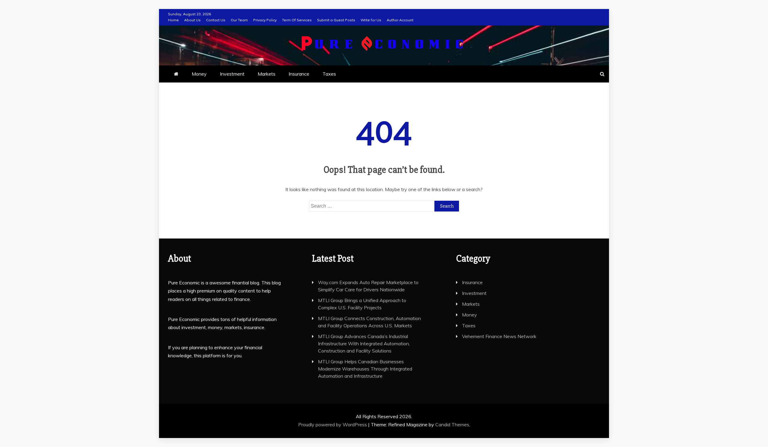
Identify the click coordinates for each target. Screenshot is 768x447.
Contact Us (215, 20)
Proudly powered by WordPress (333, 425)
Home (173, 20)
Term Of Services (297, 20)
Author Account (400, 20)
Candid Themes (452, 425)
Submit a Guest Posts (336, 20)
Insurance (299, 74)
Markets (266, 74)
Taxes (329, 74)
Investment (232, 74)
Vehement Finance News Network (499, 336)
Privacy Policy (265, 20)
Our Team (239, 20)
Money (199, 74)
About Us (192, 20)
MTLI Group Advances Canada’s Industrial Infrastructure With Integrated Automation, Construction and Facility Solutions (364, 343)
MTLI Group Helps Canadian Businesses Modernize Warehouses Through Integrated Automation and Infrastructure (365, 368)
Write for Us (371, 20)
